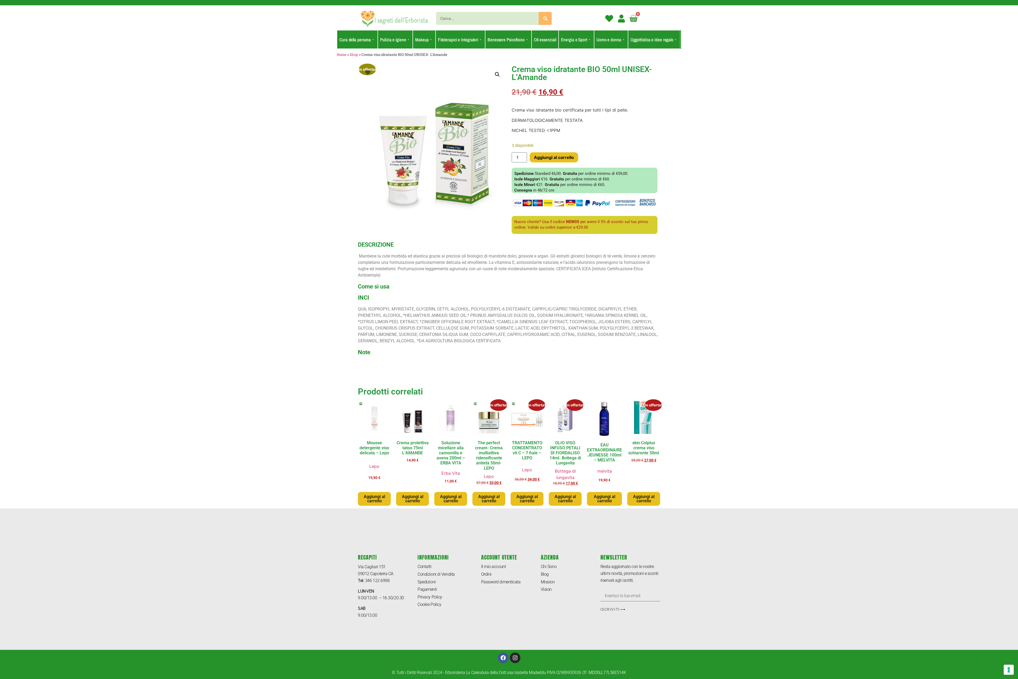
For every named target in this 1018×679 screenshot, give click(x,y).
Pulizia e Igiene (393, 40)
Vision (546, 589)
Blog (545, 574)
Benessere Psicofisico (506, 40)
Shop (354, 54)
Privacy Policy (430, 597)
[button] (497, 74)
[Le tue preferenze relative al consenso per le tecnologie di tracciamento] (1009, 670)
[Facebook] (503, 658)
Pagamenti (427, 589)
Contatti (424, 566)
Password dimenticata (501, 581)
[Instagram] (515, 658)
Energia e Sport (574, 40)
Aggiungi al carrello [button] (374, 498)
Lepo (374, 466)
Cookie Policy (429, 604)
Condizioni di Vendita (436, 574)
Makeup (421, 40)
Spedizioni (427, 581)
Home (341, 54)
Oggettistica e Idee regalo (651, 40)
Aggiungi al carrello (554, 157)
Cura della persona (355, 40)
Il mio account (493, 566)
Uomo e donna (608, 40)
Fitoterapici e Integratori (458, 40)
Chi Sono (548, 566)
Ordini (486, 574)
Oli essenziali (545, 40)
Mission (548, 581)
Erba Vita (450, 473)
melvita (604, 471)
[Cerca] (545, 18)
